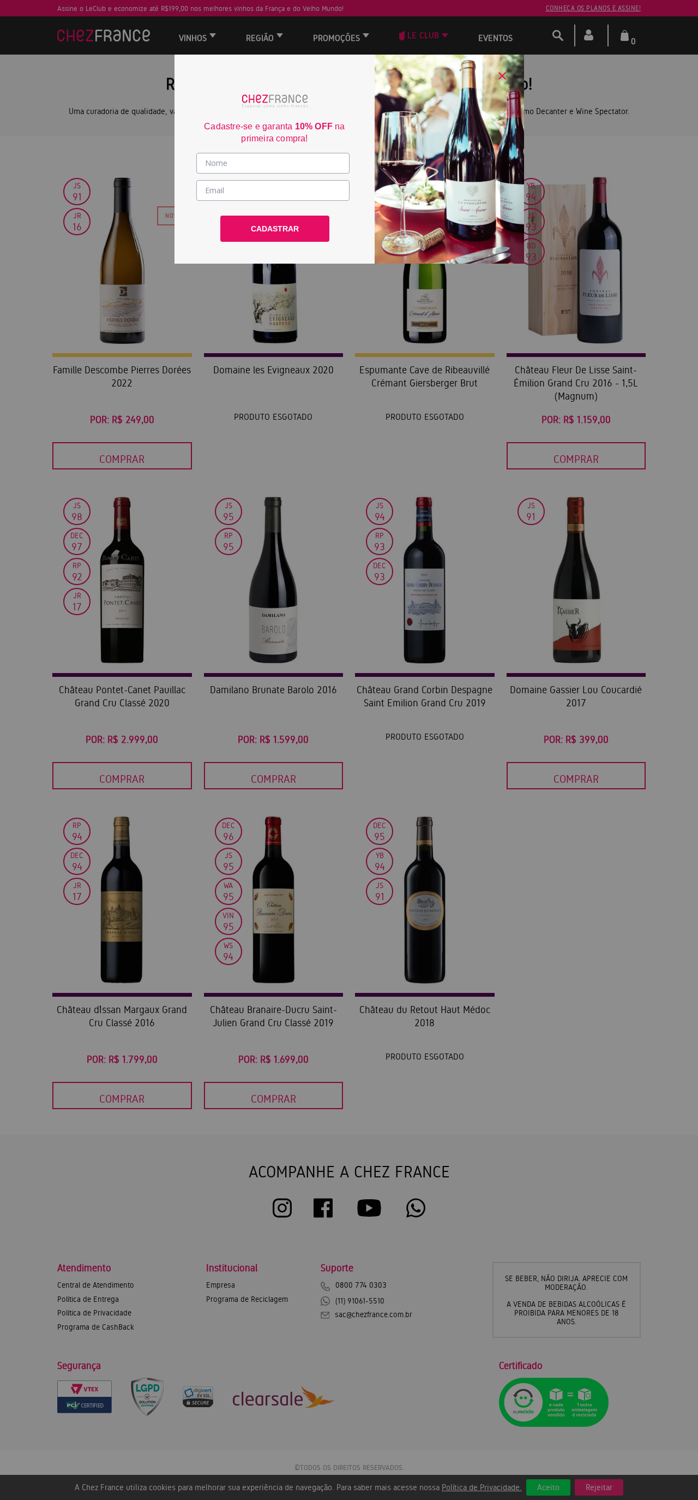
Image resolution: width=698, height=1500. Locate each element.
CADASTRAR (275, 228)
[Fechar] (502, 76)
